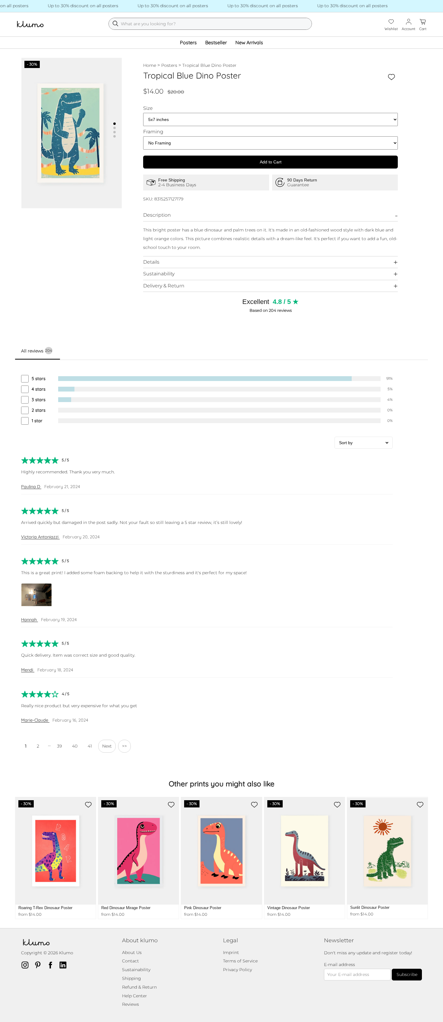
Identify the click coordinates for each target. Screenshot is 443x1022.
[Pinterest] (39, 964)
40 (74, 746)
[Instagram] (27, 964)
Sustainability (158, 274)
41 (90, 746)
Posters (188, 42)
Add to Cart (270, 161)
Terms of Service (240, 961)
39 (59, 746)
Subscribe (407, 974)
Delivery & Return (163, 286)
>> (124, 746)
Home (149, 65)
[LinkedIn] (65, 964)
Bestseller (216, 42)
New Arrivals (249, 42)
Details (151, 262)
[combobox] (210, 23)
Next (107, 746)
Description (157, 215)
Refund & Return (139, 987)
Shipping (131, 978)
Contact (130, 961)
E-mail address (339, 964)
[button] (114, 123)
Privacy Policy (237, 969)
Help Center (134, 996)
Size (148, 108)
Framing (153, 132)
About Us (132, 952)
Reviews (130, 1004)
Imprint (231, 952)
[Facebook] (52, 964)
